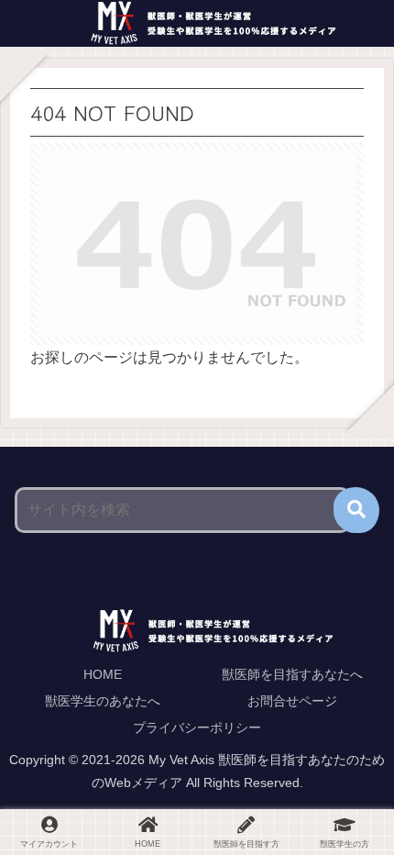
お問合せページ (292, 701)
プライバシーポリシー (197, 727)
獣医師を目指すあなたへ (292, 674)
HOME (102, 674)
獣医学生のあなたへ (102, 701)
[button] (356, 510)
